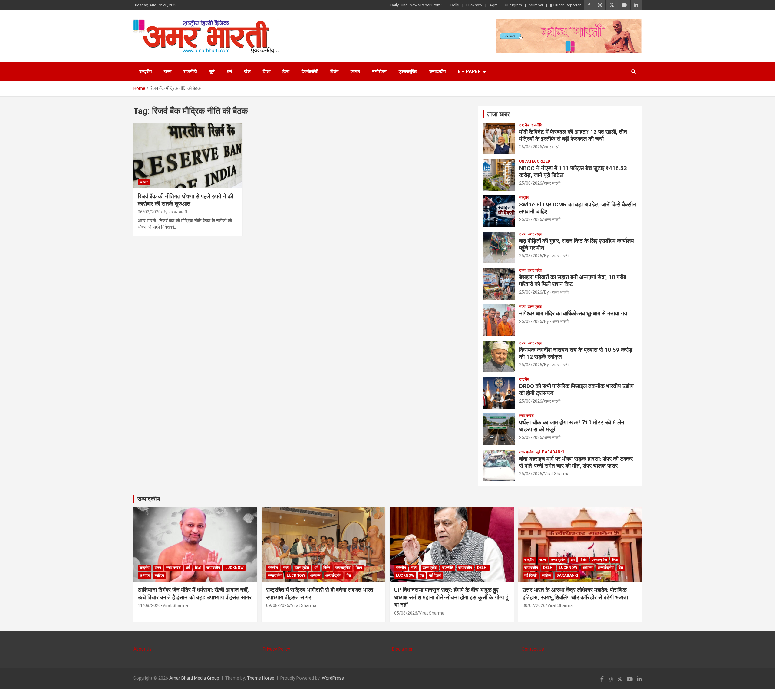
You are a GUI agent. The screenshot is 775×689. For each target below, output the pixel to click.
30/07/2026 (534, 605)
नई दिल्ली (435, 575)
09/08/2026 (277, 605)
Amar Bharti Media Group (194, 678)
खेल (247, 71)
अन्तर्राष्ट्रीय (333, 575)
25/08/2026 (530, 146)
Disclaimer (402, 649)
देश (349, 575)
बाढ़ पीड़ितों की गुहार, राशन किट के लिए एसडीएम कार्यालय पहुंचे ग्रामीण (576, 244)
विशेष (334, 71)
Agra (493, 5)
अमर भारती (552, 146)
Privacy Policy (276, 649)
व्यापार (355, 71)
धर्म (229, 71)
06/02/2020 (149, 211)
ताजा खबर (498, 114)
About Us (142, 649)
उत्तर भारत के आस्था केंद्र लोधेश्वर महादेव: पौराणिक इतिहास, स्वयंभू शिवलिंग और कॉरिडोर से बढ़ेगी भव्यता (575, 593)
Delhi (454, 5)
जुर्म (212, 71)
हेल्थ (285, 71)
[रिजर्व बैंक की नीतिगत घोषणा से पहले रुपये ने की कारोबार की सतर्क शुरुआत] (188, 156)
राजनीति (190, 71)
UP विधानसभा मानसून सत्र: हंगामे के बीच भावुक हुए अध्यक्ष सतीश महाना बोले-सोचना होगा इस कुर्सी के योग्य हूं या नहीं (451, 597)
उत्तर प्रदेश (535, 234)
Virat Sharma (556, 473)
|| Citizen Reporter (565, 5)
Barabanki (553, 452)
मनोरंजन (379, 71)
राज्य (167, 71)
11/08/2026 (149, 605)
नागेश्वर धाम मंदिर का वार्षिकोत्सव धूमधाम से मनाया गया (573, 313)
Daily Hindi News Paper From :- (417, 5)
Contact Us (533, 649)
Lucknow (474, 5)
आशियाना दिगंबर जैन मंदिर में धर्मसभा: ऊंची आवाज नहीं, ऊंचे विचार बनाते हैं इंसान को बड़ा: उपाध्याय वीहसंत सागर (195, 593)
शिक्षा (266, 71)
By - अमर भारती (175, 211)
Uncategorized (534, 161)
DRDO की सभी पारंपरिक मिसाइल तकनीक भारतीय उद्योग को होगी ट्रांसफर (576, 390)
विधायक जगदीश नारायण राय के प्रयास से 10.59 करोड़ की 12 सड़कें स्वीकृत (575, 353)
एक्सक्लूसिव (408, 71)
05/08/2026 (405, 613)
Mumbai (536, 5)
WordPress (333, 678)
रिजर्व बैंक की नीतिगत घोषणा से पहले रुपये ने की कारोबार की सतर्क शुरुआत (185, 200)
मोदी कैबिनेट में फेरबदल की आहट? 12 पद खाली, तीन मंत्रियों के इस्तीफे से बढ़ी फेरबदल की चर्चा (573, 135)
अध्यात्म (145, 575)
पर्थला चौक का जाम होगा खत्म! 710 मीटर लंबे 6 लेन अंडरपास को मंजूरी (571, 426)
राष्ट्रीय (145, 71)
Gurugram (513, 5)
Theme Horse (260, 678)
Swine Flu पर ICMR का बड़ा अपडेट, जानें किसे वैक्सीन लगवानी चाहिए (577, 208)
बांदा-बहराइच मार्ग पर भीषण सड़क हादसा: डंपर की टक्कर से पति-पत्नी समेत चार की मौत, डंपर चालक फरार (576, 462)
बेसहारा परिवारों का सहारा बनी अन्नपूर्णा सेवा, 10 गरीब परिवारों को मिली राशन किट (572, 281)
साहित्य (159, 575)
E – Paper (469, 71)
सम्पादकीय (437, 71)
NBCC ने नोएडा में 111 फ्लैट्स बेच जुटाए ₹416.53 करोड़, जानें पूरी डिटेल (573, 172)
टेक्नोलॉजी (310, 71)
